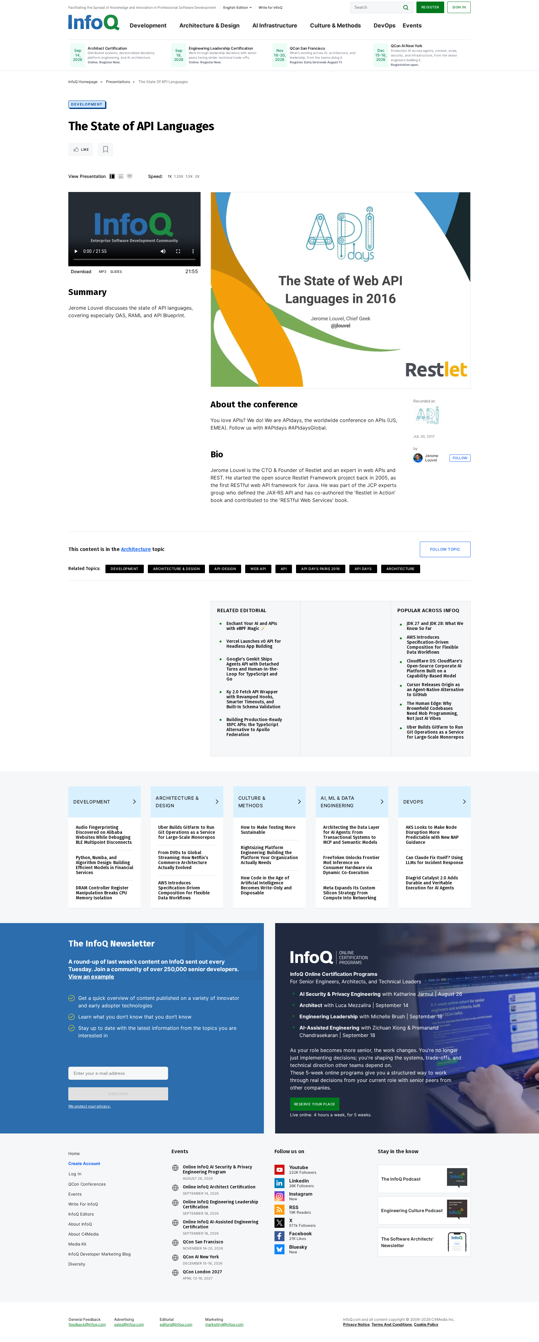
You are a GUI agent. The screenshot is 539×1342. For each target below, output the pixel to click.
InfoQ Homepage (83, 81)
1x (170, 176)
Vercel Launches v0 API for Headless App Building (253, 644)
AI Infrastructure (274, 25)
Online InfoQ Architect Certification (219, 1187)
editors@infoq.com (176, 1324)
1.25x (178, 176)
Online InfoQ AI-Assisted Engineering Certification (220, 1225)
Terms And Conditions (391, 1324)
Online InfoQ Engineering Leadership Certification (220, 1205)
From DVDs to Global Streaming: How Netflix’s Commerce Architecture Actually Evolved (183, 860)
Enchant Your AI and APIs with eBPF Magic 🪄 (251, 626)
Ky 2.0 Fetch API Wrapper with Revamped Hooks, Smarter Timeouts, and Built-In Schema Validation (253, 700)
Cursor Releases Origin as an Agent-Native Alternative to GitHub (435, 689)
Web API (258, 569)
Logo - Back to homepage (94, 22)
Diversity (76, 1263)
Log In (75, 1173)
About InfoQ (80, 1224)
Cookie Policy (426, 1324)
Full (129, 176)
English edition (235, 7)
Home (74, 1153)
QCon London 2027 (202, 1272)
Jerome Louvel (431, 458)
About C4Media (83, 1233)
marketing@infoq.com (224, 1324)
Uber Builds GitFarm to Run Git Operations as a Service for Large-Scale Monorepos (435, 732)
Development (148, 25)
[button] (118, 1093)
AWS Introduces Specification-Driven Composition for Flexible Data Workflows (432, 645)
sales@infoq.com (129, 1324)
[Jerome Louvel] (418, 458)
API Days (363, 569)
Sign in (459, 7)
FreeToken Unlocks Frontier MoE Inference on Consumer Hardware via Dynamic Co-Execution (351, 865)
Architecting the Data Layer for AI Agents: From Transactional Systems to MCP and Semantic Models (351, 835)
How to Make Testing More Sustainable (268, 830)
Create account (84, 1163)
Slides (116, 271)
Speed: (155, 176)
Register (430, 7)
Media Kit (77, 1243)
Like (85, 149)
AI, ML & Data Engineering (338, 802)
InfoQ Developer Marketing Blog (99, 1253)
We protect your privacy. (89, 1106)
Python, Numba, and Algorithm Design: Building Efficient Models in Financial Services (104, 865)
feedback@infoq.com (87, 1324)
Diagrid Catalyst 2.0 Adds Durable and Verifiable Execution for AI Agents (432, 883)
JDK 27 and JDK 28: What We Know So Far (435, 626)
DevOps (385, 25)
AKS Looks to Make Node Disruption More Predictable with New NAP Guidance (432, 835)
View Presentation (87, 176)
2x (197, 176)
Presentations (118, 81)
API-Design (225, 569)
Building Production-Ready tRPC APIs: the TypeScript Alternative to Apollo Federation (254, 727)
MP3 (102, 271)
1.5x (189, 176)
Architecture (136, 549)
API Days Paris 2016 (320, 569)
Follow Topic (445, 549)
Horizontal (120, 176)
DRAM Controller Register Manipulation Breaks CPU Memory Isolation (102, 893)
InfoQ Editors (81, 1214)
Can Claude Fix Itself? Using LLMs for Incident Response (434, 860)
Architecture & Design (209, 25)
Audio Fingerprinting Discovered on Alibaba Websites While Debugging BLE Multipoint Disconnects (104, 835)
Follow (460, 458)
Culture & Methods (335, 25)
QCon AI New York (201, 1257)
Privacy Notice (356, 1324)
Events (412, 25)
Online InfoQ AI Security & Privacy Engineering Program (217, 1170)
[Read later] (105, 149)
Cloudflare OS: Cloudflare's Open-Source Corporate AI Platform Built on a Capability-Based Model (434, 669)
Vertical (112, 176)
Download (81, 271)
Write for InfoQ (83, 1204)
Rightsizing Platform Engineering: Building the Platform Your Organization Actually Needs (269, 855)
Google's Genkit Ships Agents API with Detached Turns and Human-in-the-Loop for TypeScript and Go (252, 669)
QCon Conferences (87, 1184)
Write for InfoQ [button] (270, 7)
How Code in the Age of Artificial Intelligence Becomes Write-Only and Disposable (266, 885)
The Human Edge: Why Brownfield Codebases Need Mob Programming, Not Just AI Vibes (432, 711)
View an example (91, 976)
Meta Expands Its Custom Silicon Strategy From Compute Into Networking (349, 893)
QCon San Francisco (203, 1242)
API (284, 569)
